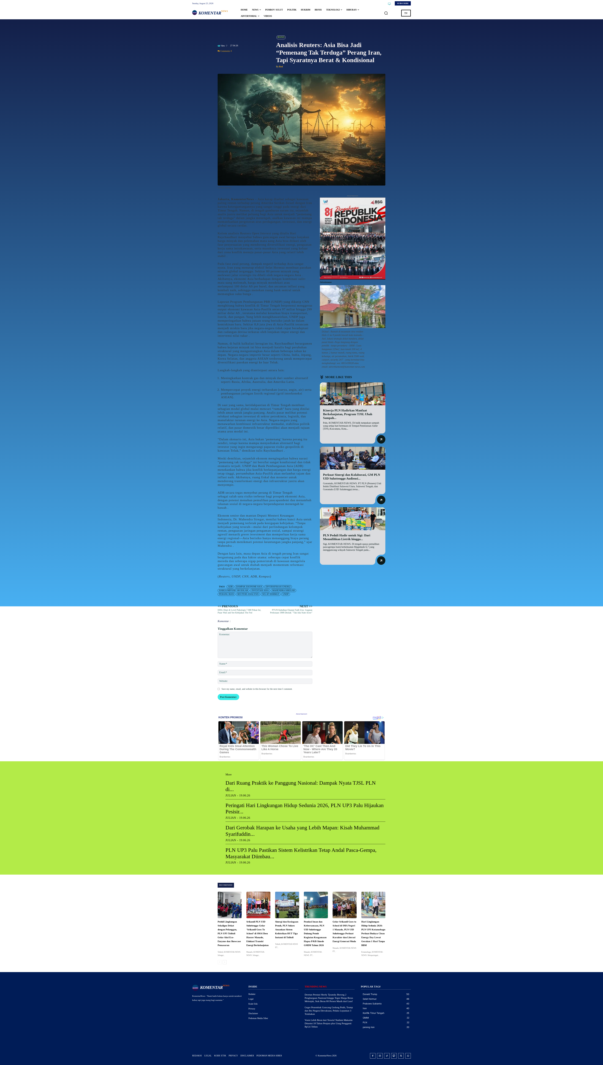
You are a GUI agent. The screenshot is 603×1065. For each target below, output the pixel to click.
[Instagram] (380, 1056)
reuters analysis (248, 594)
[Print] (242, 58)
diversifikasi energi (278, 586)
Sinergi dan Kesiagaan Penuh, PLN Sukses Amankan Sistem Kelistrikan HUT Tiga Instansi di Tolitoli (286, 929)
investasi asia (260, 590)
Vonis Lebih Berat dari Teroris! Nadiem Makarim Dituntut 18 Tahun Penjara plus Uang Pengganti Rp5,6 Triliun (329, 1023)
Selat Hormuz (270, 594)
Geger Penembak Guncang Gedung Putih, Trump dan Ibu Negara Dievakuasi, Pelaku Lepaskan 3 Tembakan (329, 1010)
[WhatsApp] (235, 58)
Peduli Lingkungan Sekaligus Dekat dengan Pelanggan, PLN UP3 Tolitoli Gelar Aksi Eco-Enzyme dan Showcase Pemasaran (229, 933)
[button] (386, 13)
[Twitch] (394, 1056)
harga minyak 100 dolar (233, 590)
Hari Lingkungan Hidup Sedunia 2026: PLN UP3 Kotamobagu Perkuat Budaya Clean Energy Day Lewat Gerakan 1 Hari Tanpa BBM (373, 933)
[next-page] (225, 962)
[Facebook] (221, 58)
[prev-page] (220, 962)
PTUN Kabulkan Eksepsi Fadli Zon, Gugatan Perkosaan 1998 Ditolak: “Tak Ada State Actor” (291, 611)
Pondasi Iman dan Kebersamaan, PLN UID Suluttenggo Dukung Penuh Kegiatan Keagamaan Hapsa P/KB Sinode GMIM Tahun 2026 (315, 933)
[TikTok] (387, 1056)
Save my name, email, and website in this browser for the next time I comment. (257, 689)
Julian (230, 795)
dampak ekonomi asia (249, 586)
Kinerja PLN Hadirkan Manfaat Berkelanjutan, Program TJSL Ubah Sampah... (347, 414)
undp (286, 594)
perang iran (226, 594)
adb (230, 586)
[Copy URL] (250, 58)
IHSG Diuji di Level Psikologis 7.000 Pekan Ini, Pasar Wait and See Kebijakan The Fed (239, 611)
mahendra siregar (283, 590)
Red (281, 66)
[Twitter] (228, 58)
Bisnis (281, 37)
